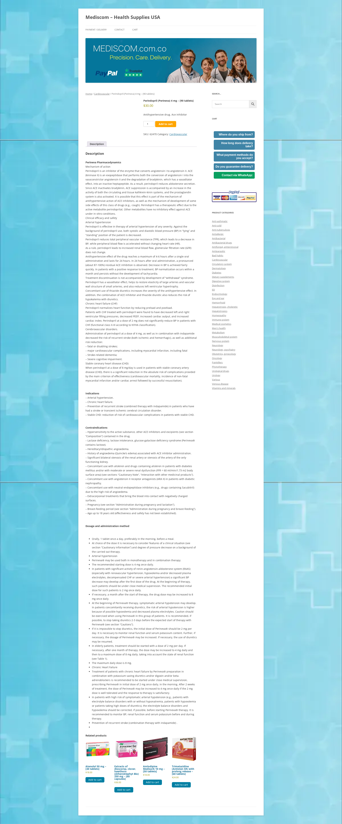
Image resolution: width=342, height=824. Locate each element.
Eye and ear (218, 298)
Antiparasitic (218, 251)
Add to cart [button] (95, 779)
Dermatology (219, 268)
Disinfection (218, 285)
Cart (135, 29)
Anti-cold (216, 225)
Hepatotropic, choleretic (225, 306)
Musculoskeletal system (224, 336)
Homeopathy (219, 315)
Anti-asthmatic (219, 221)
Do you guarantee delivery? (234, 166)
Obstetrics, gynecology (224, 353)
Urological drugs (220, 371)
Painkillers (217, 362)
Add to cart (166, 124)
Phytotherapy (219, 366)
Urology (216, 375)
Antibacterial (218, 238)
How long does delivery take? (237, 145)
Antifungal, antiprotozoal (225, 247)
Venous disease (220, 383)
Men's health (219, 328)
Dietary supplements (223, 276)
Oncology (217, 358)
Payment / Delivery (96, 29)
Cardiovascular (102, 93)
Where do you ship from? (236, 134)
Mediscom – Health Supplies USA (123, 17)
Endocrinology (219, 294)
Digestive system (221, 281)
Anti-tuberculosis (221, 229)
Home (89, 93)
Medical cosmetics (221, 324)
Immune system (220, 319)
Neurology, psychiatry (223, 349)
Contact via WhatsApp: (237, 175)
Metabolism (218, 332)
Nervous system (220, 341)
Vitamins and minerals (223, 388)
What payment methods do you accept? (235, 156)
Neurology (217, 345)
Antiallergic (218, 234)
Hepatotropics (219, 311)
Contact (120, 29)
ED (213, 289)
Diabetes (216, 272)
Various (216, 379)
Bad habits (217, 255)
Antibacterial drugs (222, 242)
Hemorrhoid (218, 302)
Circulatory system (222, 264)
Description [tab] (97, 144)
